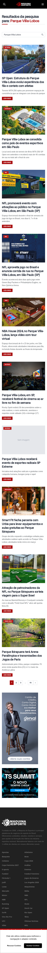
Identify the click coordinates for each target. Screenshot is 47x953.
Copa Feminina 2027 (10, 865)
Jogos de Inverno (31, 878)
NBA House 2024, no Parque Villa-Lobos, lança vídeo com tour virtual (23, 334)
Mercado (5, 891)
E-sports (5, 869)
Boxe (26, 856)
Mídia (26, 891)
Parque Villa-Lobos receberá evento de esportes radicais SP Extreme (21, 462)
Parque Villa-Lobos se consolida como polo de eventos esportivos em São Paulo (22, 143)
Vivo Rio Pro (7, 917)
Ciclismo (5, 861)
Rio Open (28, 912)
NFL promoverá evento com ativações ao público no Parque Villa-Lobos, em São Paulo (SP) (21, 207)
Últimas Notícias (31, 921)
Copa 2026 (28, 861)
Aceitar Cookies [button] (32, 946)
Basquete (6, 856)
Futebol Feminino (31, 874)
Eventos (27, 869)
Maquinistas (29, 887)
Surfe (4, 912)
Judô (4, 882)
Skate (26, 904)
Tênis (26, 917)
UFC (3, 921)
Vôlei (4, 925)
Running (5, 904)
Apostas (5, 852)
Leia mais (7, 98)
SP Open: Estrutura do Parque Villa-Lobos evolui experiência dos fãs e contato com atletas (23, 82)
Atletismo (28, 852)
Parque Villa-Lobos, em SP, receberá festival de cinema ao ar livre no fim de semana (22, 398)
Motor (4, 895)
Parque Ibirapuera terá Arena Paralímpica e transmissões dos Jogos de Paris (22, 655)
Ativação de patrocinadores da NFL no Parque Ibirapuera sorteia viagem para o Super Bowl (22, 591)
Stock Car (28, 908)
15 (30, 682)
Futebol (5, 874)
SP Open (5, 908)
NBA (26, 895)
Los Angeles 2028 (31, 882)
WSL (26, 925)
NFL (26, 899)
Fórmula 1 (6, 878)
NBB (3, 899)
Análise (27, 865)
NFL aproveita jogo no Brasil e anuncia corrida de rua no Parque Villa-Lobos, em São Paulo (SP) (23, 271)
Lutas (4, 887)
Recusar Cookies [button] (14, 946)
